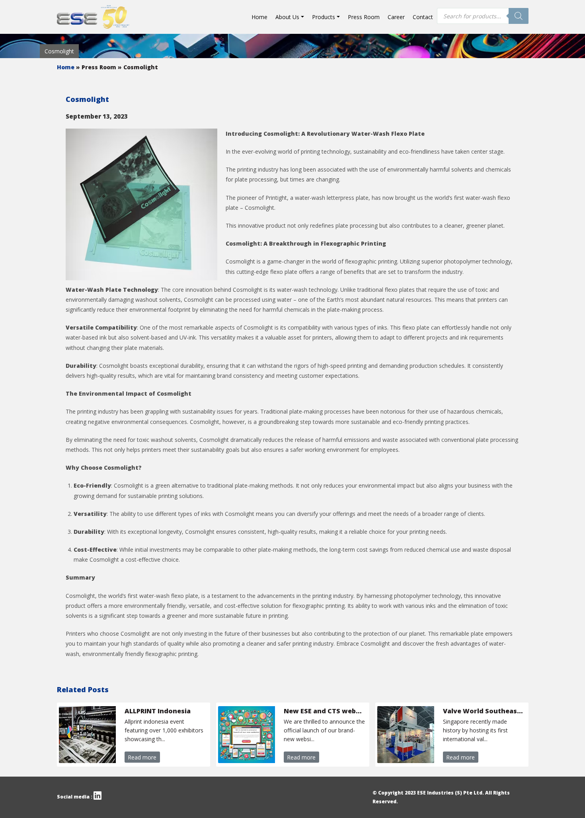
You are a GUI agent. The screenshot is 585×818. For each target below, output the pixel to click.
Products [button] (323, 17)
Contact (423, 17)
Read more (142, 757)
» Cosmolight (138, 67)
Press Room (364, 17)
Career (396, 17)
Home (259, 17)
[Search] (518, 16)
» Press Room (97, 67)
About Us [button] (287, 17)
